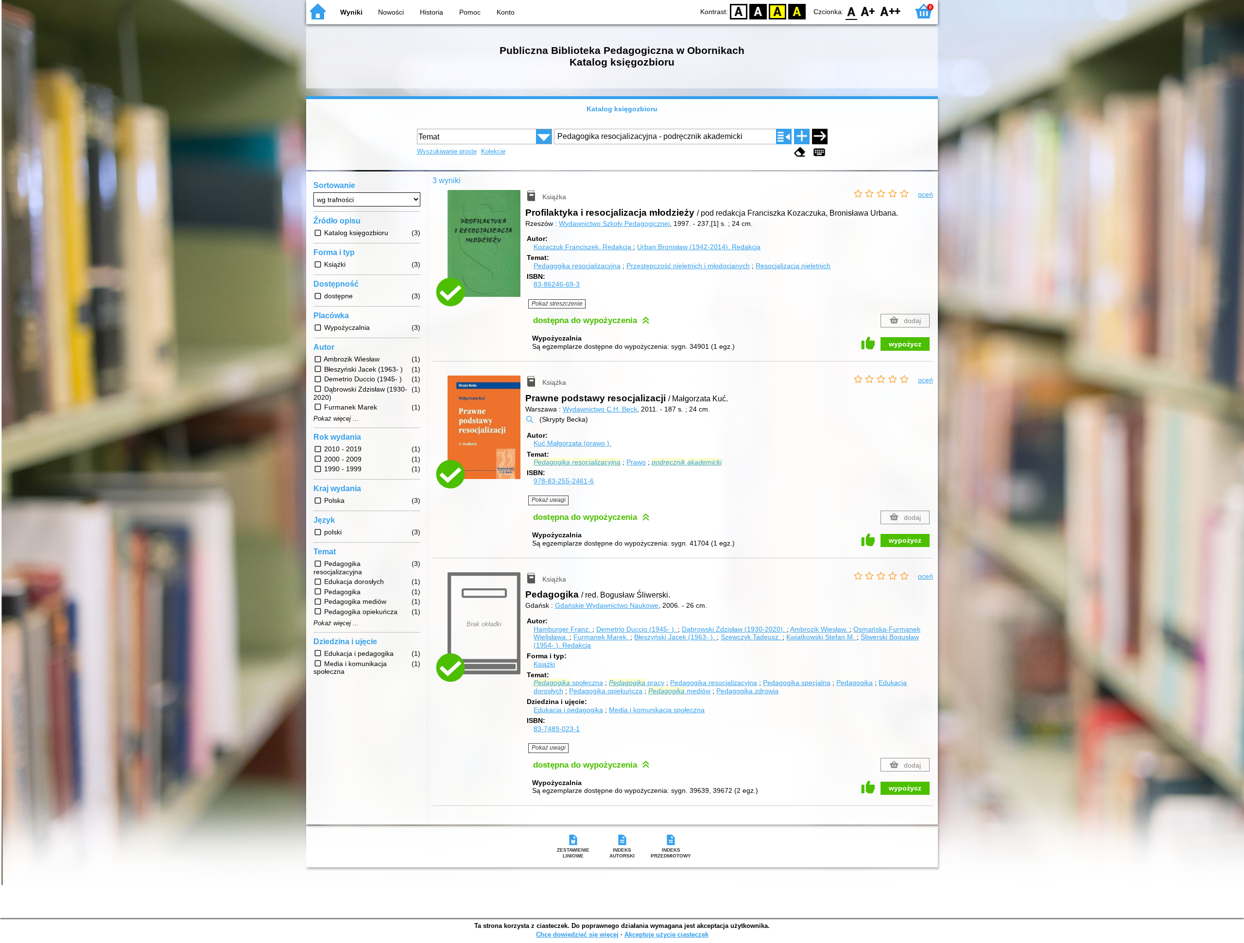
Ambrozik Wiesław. (819, 629)
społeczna (568, 682)
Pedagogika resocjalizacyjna (577, 266)
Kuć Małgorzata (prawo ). (572, 443)
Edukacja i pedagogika (568, 710)
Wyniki (351, 12)
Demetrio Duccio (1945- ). (637, 629)
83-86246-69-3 (557, 284)
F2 (890, 11)
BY (797, 11)
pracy (636, 682)
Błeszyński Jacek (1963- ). (675, 637)
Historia (431, 12)
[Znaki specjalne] (819, 152)
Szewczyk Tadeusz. (751, 637)
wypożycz (905, 344)
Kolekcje (493, 151)
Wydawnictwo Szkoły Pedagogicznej (614, 223)
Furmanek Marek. (601, 637)
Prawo (636, 462)
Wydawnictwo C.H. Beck (600, 409)
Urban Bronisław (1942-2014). (698, 247)
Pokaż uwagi (549, 500)
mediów (679, 691)
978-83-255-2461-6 (564, 481)
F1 (868, 11)
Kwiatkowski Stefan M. (821, 637)
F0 (851, 11)
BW (758, 11)
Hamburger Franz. (563, 629)
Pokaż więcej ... (336, 418)
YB (777, 11)
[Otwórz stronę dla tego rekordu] (486, 250)
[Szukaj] (820, 136)
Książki (544, 664)
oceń (925, 194)
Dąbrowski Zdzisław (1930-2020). (734, 629)
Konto (506, 12)
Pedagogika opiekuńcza (605, 691)
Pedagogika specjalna (796, 682)
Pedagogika (854, 682)
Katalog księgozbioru (622, 109)
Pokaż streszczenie (557, 304)
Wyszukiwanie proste (447, 151)
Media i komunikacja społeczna (657, 710)
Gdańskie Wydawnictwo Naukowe (606, 605)
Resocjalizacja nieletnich (793, 266)
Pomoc (470, 12)
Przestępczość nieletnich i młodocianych (688, 266)
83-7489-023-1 (557, 729)
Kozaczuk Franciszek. (582, 247)
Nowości (391, 12)
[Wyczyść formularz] (800, 152)
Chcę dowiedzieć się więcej (577, 934)
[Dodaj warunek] (802, 136)
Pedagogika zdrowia (747, 691)
